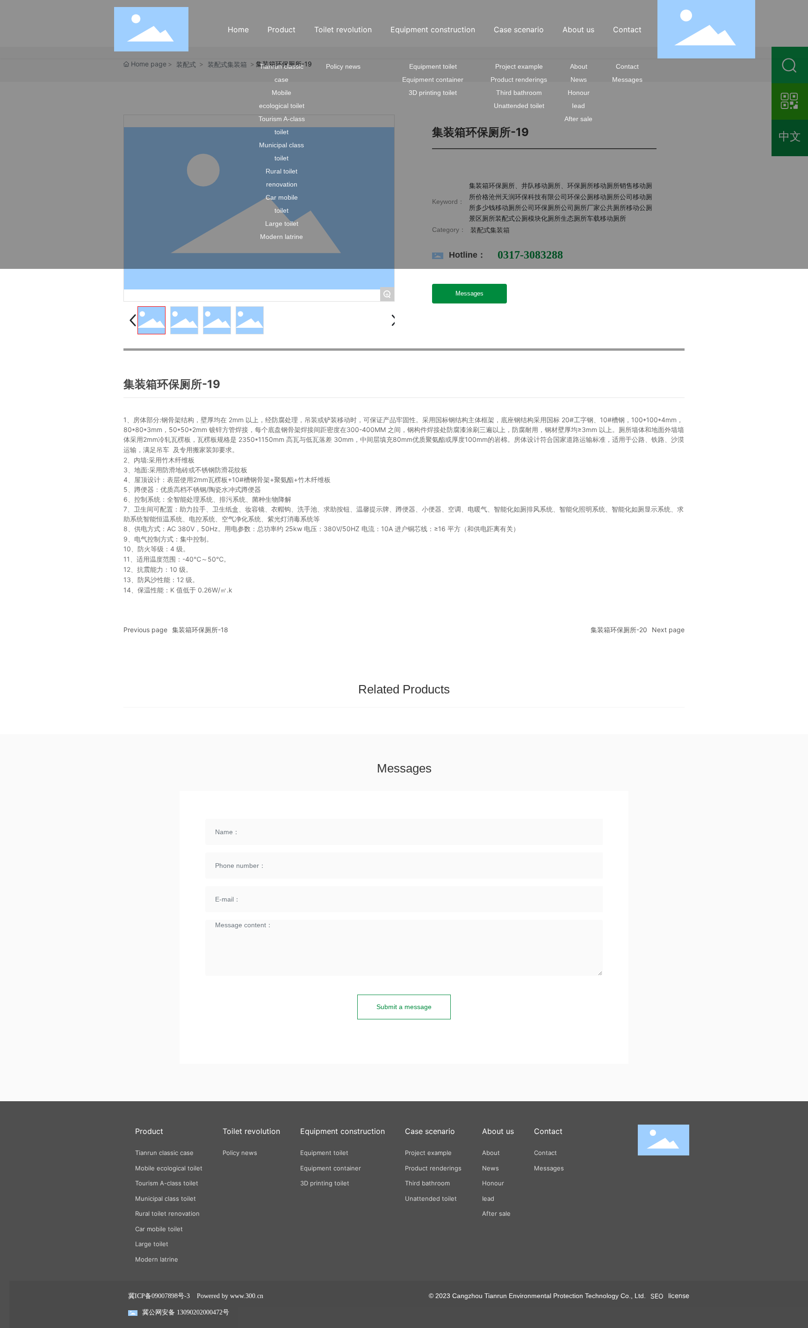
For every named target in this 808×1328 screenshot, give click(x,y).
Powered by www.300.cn (230, 1295)
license (678, 1295)
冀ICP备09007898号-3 (159, 1295)
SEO (657, 1296)
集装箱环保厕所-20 (619, 630)
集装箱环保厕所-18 (200, 630)
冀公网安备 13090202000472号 (185, 1312)
